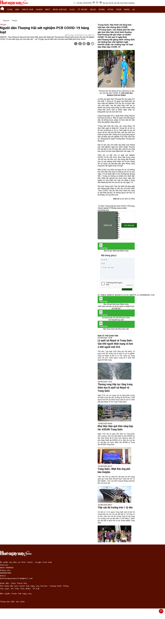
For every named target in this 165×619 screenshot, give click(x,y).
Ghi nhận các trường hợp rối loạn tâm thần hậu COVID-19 (115, 45)
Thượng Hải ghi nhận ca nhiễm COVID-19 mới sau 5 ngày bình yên (114, 37)
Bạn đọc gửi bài (108, 3)
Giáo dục (93, 9)
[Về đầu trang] (161, 611)
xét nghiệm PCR (106, 208)
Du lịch (72, 9)
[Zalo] (84, 44)
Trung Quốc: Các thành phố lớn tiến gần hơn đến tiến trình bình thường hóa (116, 32)
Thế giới (118, 9)
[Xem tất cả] (133, 9)
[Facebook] (97, 3)
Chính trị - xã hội (27, 9)
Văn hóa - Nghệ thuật (60, 9)
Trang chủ (6, 20)
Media (17, 9)
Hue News (39, 9)
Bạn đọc (127, 9)
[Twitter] (92, 44)
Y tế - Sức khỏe (82, 9)
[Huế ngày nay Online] (14, 4)
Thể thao (110, 9)
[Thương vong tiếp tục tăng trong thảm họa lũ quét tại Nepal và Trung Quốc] (114, 413)
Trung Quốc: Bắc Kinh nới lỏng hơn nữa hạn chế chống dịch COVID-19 (114, 27)
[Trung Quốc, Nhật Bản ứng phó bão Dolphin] (114, 494)
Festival (10, 9)
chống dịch (105, 210)
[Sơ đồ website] (93, 3)
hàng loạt (116, 208)
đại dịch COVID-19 (121, 206)
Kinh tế (47, 9)
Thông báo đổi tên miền (12, 601)
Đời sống (102, 9)
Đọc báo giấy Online (121, 3)
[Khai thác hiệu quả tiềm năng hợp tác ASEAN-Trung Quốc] (114, 455)
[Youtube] (100, 3)
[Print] (75, 43)
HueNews (132, 3)
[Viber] (88, 44)
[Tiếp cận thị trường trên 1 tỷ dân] (114, 533)
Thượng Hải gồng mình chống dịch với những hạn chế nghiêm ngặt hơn (116, 42)
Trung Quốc (109, 206)
